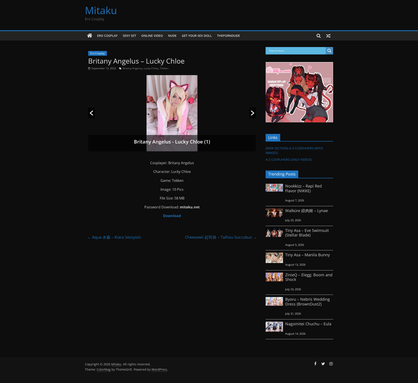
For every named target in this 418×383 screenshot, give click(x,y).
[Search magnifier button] (329, 50)
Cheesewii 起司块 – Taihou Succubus (221, 237)
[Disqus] (172, 297)
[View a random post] (328, 35)
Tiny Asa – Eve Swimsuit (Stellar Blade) (307, 233)
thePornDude (228, 36)
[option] (172, 113)
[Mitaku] (89, 35)
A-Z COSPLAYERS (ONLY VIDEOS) (289, 159)
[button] (91, 113)
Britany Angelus (132, 68)
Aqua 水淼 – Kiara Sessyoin (114, 237)
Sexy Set (129, 36)
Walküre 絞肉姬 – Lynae (306, 210)
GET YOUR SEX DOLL (197, 36)
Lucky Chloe (151, 68)
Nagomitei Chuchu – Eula (308, 323)
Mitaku (101, 10)
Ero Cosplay (107, 36)
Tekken (164, 68)
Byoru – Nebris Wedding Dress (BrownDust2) (307, 302)
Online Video (152, 36)
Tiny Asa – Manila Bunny (307, 254)
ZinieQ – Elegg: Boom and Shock (308, 277)
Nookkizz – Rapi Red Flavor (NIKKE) (303, 188)
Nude (172, 36)
